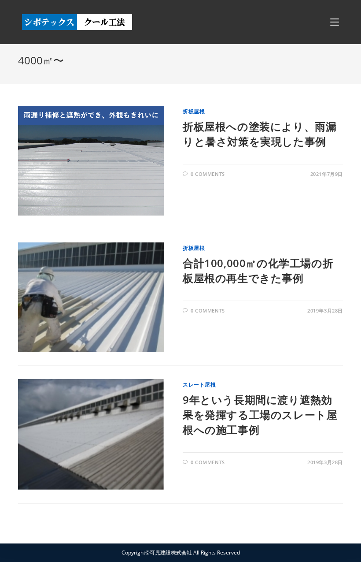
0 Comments (208, 174)
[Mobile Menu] (334, 22)
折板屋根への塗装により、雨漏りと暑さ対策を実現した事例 (259, 134)
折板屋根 (194, 111)
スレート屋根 (199, 384)
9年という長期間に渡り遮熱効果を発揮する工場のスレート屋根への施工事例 (260, 414)
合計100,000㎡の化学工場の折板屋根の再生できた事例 (258, 270)
